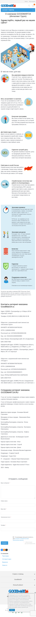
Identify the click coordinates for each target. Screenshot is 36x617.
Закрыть (12, 610)
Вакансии (5, 562)
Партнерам (5, 556)
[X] (7, 550)
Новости (4, 565)
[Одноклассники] (4, 550)
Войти (26, 1)
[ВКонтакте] (2, 550)
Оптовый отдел (6, 559)
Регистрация (32, 1)
